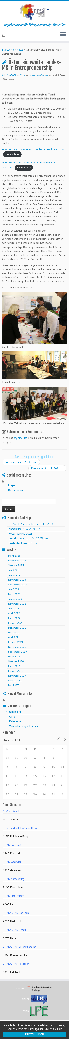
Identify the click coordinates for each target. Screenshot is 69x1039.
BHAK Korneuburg (13, 879)
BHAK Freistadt (12, 845)
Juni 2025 (13, 570)
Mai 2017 (13, 685)
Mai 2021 (13, 632)
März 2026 (14, 555)
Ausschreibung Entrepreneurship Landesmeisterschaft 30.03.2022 (34, 149)
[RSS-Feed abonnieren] (4, 35)
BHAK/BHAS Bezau (14, 930)
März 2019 (14, 656)
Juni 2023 (13, 589)
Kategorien (15, 721)
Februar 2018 (15, 671)
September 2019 (17, 651)
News (19, 49)
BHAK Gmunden (12, 862)
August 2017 (15, 680)
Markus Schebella (39, 74)
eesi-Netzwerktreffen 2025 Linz (28, 538)
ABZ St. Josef (11, 811)
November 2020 (17, 647)
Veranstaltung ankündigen (24, 726)
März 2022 (14, 618)
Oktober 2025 (16, 565)
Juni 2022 (13, 608)
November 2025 (17, 560)
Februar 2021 (15, 642)
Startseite (8, 49)
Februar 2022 (15, 623)
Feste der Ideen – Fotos (23, 543)
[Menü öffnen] (63, 34)
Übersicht (15, 712)
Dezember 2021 (17, 627)
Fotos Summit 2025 (20, 533)
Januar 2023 (15, 599)
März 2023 (14, 594)
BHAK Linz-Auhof (13, 896)
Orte (12, 716)
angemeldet (20, 438)
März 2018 (14, 666)
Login (11, 485)
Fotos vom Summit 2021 (47, 468)
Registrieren (15, 490)
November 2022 (17, 603)
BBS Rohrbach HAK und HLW (20, 828)
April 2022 (14, 613)
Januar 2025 (15, 575)
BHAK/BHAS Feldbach (16, 964)
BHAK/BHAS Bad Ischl (16, 913)
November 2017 (17, 675)
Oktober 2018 (16, 661)
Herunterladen (13, 154)
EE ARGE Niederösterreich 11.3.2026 (31, 524)
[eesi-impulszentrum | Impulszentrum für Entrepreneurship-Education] (34, 12)
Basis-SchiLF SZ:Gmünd (21, 462)
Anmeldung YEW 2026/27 (24, 529)
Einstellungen (34, 1034)
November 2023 (17, 579)
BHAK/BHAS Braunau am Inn (19, 947)
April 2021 (14, 637)
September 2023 (17, 584)
